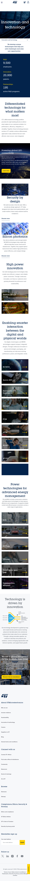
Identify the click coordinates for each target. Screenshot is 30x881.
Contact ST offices (6, 754)
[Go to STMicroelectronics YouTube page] (22, 857)
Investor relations (6, 712)
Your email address (6, 839)
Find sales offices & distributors (10, 759)
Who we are (4, 707)
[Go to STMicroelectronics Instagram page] (12, 857)
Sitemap (3, 796)
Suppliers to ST (5, 732)
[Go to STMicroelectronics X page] (3, 857)
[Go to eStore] (25, 3)
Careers (3, 727)
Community (4, 764)
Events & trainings (6, 774)
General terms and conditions (9, 741)
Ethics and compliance (7, 811)
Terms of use (7, 872)
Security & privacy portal (8, 826)
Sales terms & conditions (19, 872)
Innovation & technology (8, 722)
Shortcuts (4, 791)
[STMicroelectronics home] (15, 2)
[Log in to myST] (28, 2)
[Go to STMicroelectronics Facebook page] (17, 857)
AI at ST (3, 779)
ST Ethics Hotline (6, 816)
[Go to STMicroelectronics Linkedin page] (7, 857)
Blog (2, 737)
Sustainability (5, 717)
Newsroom (4, 769)
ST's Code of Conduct (7, 821)
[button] (2, 2)
